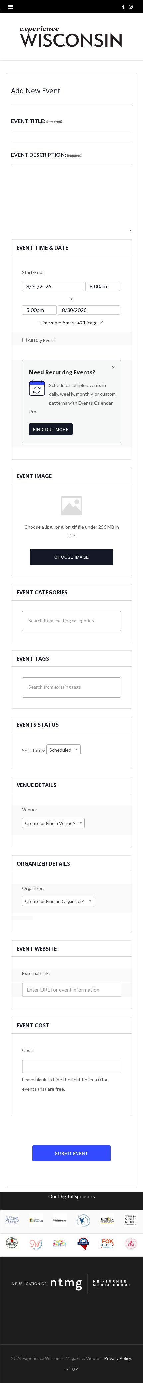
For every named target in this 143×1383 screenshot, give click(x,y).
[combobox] (63, 749)
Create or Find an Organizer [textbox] (55, 901)
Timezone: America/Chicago (68, 322)
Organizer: (33, 888)
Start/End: (33, 272)
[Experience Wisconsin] (71, 36)
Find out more (52, 430)
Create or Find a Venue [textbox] (50, 823)
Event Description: (46, 154)
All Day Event (41, 340)
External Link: (36, 973)
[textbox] (73, 620)
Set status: (34, 750)
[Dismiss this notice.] (113, 368)
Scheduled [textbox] (60, 750)
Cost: (28, 1050)
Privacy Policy (117, 1358)
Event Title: (36, 121)
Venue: (29, 809)
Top (73, 1369)
